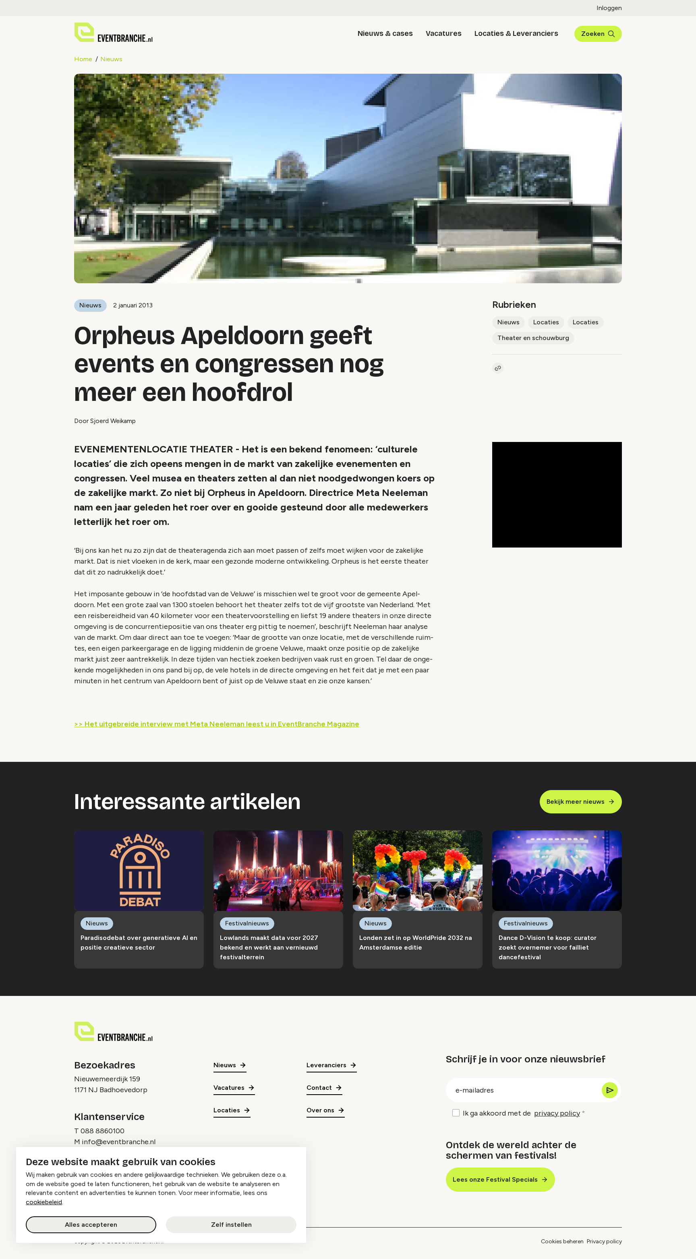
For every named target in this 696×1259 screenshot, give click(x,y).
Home (83, 59)
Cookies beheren (562, 1241)
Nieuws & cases (385, 33)
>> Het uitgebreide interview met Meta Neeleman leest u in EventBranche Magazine (216, 724)
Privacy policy (604, 1241)
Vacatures (444, 33)
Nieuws (111, 59)
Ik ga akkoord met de (521, 1113)
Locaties (546, 322)
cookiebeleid (44, 1202)
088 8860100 (102, 1130)
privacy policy (557, 1113)
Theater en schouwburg (533, 338)
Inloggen (609, 8)
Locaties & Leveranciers (516, 33)
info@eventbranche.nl (118, 1141)
